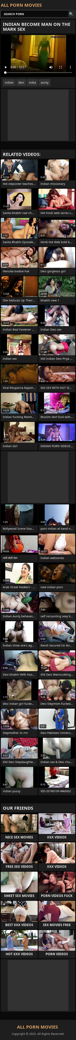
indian (9, 82)
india (32, 82)
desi (21, 82)
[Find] (71, 14)
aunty (44, 82)
